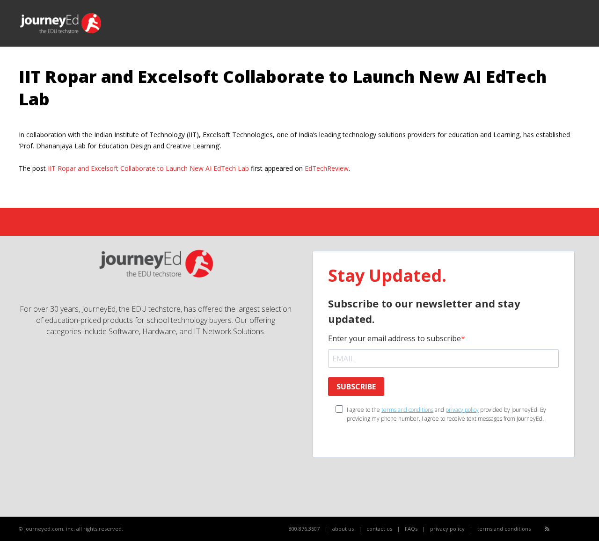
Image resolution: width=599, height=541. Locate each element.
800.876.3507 (304, 528)
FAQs (411, 528)
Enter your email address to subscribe (394, 338)
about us (343, 528)
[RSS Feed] (547, 528)
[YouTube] (568, 529)
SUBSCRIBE (356, 386)
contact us (379, 528)
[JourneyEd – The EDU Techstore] (61, 33)
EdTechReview (327, 168)
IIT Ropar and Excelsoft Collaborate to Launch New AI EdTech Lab (148, 168)
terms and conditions (407, 410)
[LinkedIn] (578, 529)
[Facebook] (557, 529)
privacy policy (462, 410)
